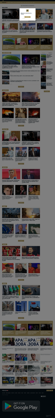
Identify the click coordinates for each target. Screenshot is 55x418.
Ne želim (23, 18)
